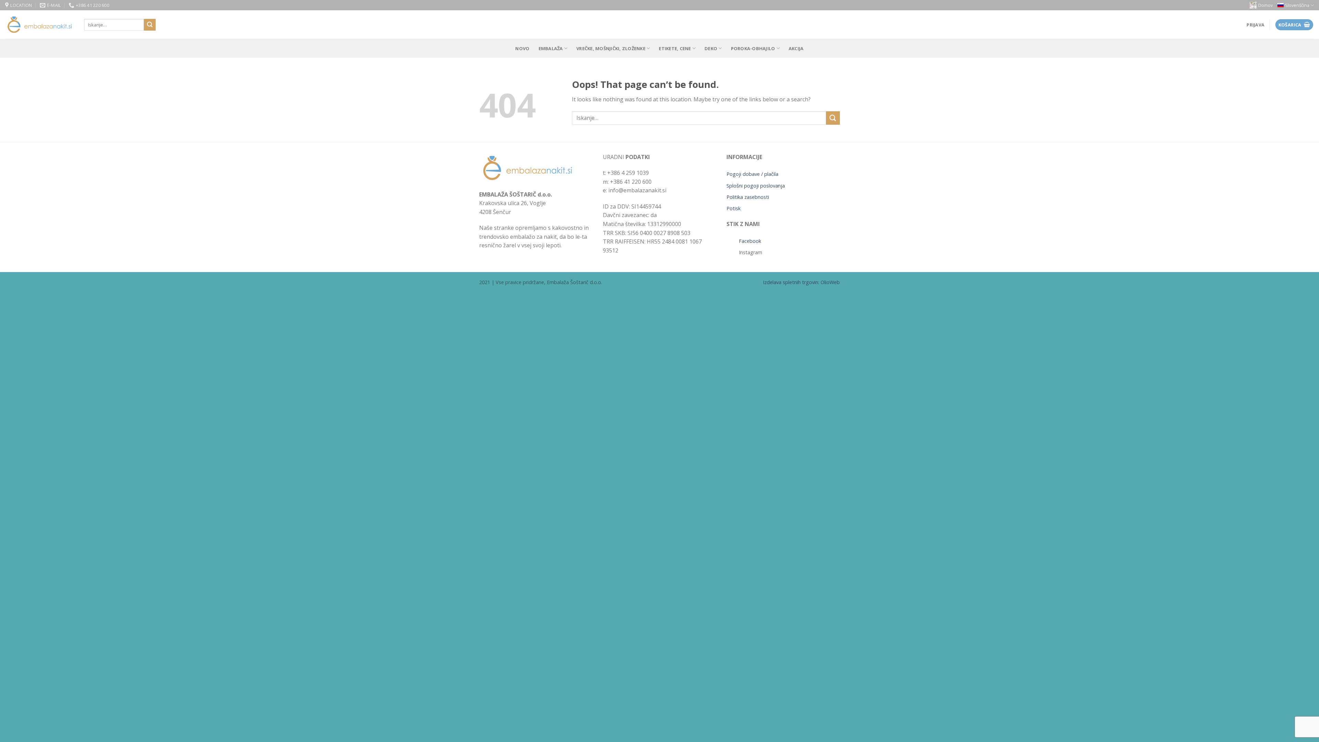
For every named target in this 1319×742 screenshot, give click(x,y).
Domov (1265, 5)
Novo (522, 48)
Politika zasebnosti (747, 197)
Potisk (733, 208)
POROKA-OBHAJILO (753, 48)
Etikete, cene (675, 48)
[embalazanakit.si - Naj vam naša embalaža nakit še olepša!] (39, 25)
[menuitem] (1295, 5)
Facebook (750, 241)
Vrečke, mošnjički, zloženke (610, 48)
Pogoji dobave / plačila (752, 174)
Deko (710, 48)
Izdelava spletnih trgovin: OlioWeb (801, 282)
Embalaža (551, 48)
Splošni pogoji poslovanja (755, 185)
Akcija (796, 48)
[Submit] (150, 25)
